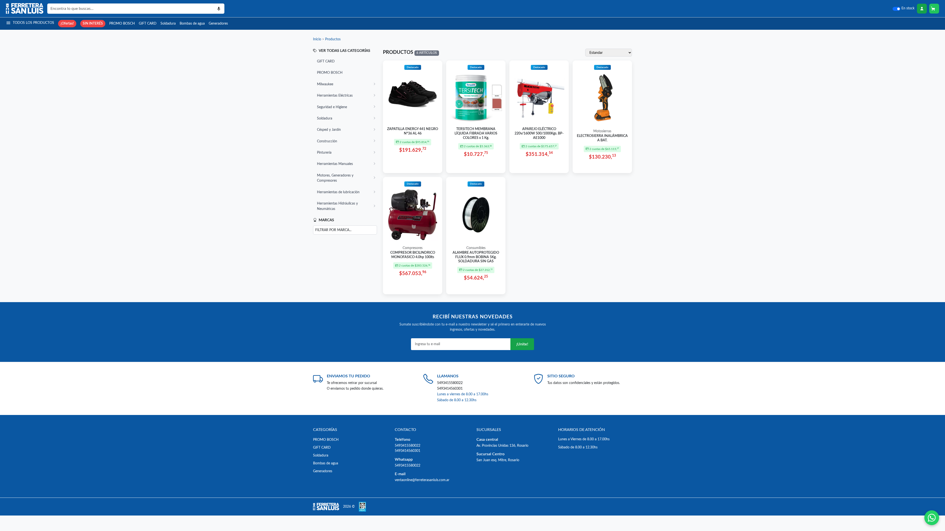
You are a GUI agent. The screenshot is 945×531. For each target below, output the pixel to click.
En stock (907, 8)
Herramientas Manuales (335, 164)
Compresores (413, 248)
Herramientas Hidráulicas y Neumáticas (337, 206)
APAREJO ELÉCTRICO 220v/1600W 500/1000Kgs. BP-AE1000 (539, 133)
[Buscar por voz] (218, 8)
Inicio (317, 39)
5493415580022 (450, 383)
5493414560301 (450, 388)
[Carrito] (934, 9)
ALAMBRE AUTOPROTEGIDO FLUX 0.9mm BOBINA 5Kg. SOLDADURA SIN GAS (476, 257)
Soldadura (168, 23)
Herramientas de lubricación (338, 192)
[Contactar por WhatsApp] (931, 517)
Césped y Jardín (329, 130)
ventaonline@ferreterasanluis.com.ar (422, 480)
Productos (333, 39)
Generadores (218, 23)
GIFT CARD (148, 23)
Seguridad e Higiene (332, 107)
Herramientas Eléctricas (335, 95)
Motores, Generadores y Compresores (335, 178)
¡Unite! (522, 344)
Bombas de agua (192, 23)
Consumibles (476, 248)
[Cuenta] (922, 9)
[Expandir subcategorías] (374, 84)
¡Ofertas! (67, 23)
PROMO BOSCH (122, 23)
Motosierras (602, 131)
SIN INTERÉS (93, 23)
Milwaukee (325, 84)
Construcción (327, 141)
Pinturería (324, 152)
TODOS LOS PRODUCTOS (33, 23)
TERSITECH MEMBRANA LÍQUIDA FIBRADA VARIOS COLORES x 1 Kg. (476, 133)
